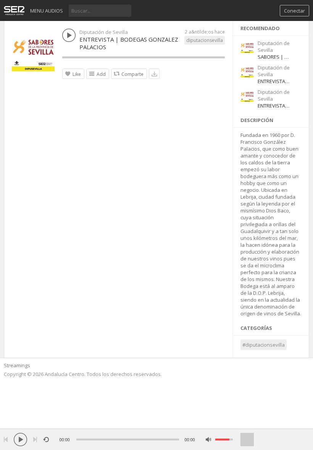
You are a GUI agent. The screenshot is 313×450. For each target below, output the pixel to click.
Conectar (294, 10)
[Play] (20, 439)
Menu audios (46, 10)
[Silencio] (208, 439)
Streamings (17, 365)
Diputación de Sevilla (103, 32)
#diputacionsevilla (263, 344)
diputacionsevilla (204, 40)
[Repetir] (46, 439)
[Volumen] (224, 439)
